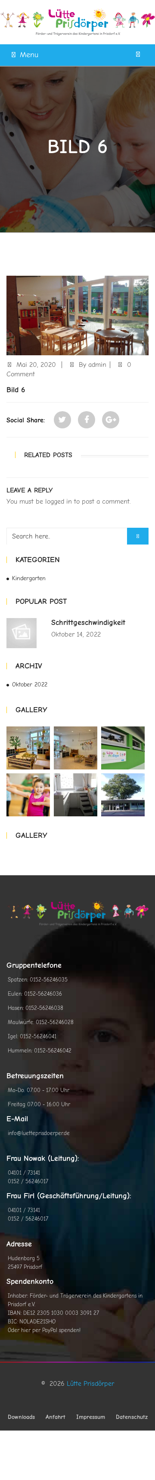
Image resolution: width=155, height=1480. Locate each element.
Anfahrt (55, 1417)
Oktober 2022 (29, 684)
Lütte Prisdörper (90, 1384)
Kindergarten (29, 578)
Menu (29, 54)
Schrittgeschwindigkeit (88, 622)
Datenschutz (132, 1417)
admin (97, 365)
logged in (58, 501)
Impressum (90, 1417)
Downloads (21, 1417)
